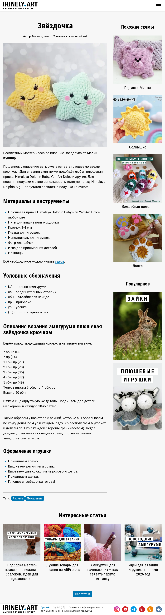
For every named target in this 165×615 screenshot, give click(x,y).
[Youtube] (125, 609)
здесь (59, 261)
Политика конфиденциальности (85, 607)
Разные (18, 498)
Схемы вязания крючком (20, 8)
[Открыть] (158, 5)
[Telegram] (134, 609)
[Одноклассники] (150, 609)
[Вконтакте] (159, 609)
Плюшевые (35, 498)
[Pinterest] (142, 609)
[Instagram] (117, 609)
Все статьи (82, 594)
